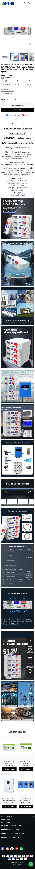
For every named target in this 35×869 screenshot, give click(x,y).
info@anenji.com (12, 829)
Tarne (2, 77)
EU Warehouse (7, 93)
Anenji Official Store (19, 862)
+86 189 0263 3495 (17, 833)
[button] (33, 3)
